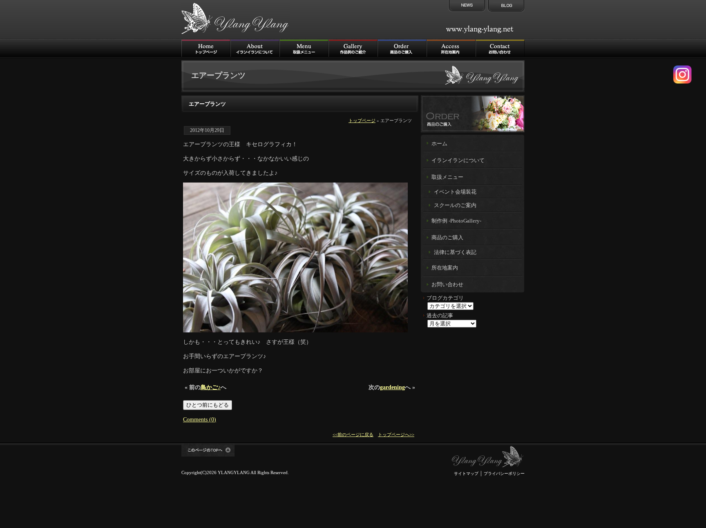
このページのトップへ (208, 450)
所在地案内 (444, 268)
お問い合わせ (447, 284)
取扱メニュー (303, 48)
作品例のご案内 (353, 48)
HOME (205, 48)
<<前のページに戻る (353, 434)
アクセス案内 (451, 48)
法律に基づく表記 (455, 252)
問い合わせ (500, 48)
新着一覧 (466, 6)
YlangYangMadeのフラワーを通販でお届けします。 (473, 113)
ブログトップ (505, 6)
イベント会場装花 (455, 192)
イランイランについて (254, 48)
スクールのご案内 (455, 205)
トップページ (362, 120)
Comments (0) (199, 419)
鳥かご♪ (211, 387)
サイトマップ (466, 473)
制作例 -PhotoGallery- (456, 221)
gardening (392, 387)
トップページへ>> (396, 434)
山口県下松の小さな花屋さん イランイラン (488, 457)
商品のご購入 (402, 48)
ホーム (439, 144)
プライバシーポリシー (504, 473)
